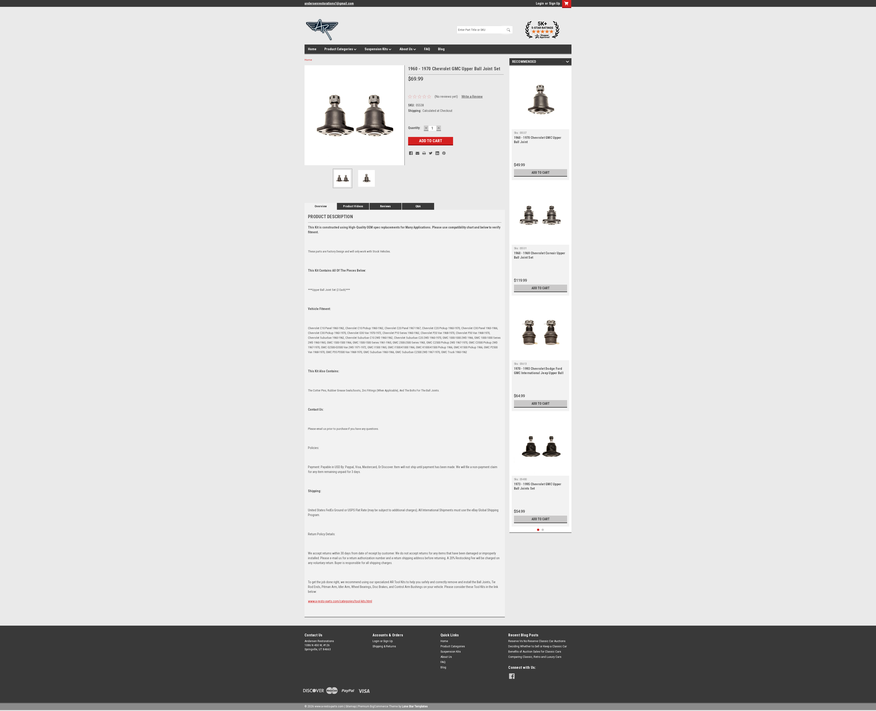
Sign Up (554, 3)
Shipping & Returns (384, 646)
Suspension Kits (376, 49)
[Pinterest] (444, 153)
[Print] (424, 153)
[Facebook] (411, 153)
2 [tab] (543, 530)
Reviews (385, 206)
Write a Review (472, 96)
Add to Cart (541, 172)
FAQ (427, 49)
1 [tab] (538, 530)
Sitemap (351, 706)
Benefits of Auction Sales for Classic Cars (534, 651)
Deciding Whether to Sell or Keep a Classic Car (537, 646)
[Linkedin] (437, 153)
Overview (321, 206)
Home (312, 49)
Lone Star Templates (415, 706)
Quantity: (414, 128)
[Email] (417, 153)
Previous (309, 115)
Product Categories (339, 49)
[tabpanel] (540, 124)
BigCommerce (379, 706)
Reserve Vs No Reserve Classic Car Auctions (537, 641)
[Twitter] (431, 153)
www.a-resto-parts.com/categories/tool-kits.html (340, 601)
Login (540, 3)
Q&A (418, 206)
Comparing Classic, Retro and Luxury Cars (534, 657)
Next (400, 115)
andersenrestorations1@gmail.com (329, 3)
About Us (406, 49)
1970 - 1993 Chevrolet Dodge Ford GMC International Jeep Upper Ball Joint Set (538, 373)
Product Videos (353, 206)
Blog (441, 49)
